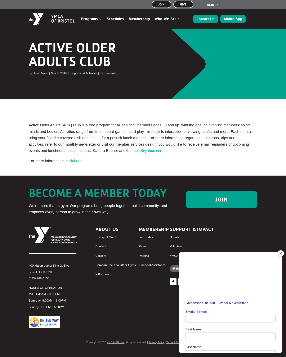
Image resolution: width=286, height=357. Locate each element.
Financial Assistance (152, 265)
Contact (100, 246)
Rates (143, 246)
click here (74, 161)
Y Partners (102, 274)
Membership (139, 19)
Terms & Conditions (177, 342)
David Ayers (40, 73)
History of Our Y (106, 237)
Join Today (146, 237)
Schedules (115, 19)
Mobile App (233, 19)
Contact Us (205, 19)
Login (209, 5)
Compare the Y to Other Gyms (115, 265)
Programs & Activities (83, 73)
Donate (174, 237)
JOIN (161, 4)
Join (221, 199)
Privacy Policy (156, 342)
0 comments (108, 73)
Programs (89, 19)
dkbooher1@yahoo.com (143, 151)
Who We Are (166, 19)
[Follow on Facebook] (173, 281)
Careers (100, 255)
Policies (144, 255)
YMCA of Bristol (115, 342)
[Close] (281, 253)
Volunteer (176, 246)
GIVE (183, 4)
